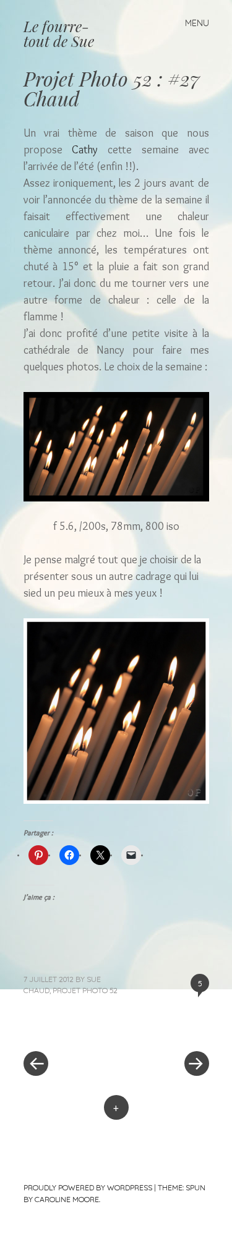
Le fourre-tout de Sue (59, 33)
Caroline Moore (67, 1199)
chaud (36, 990)
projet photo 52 (85, 990)
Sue (94, 979)
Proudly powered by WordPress (88, 1187)
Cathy (85, 149)
